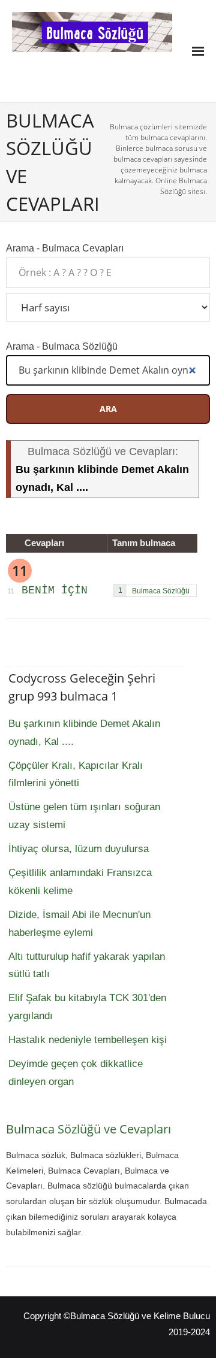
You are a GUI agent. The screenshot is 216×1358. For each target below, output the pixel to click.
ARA (108, 408)
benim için (55, 590)
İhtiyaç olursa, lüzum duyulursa (78, 848)
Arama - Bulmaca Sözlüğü (62, 346)
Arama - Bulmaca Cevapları (65, 247)
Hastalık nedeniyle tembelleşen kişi (87, 1039)
